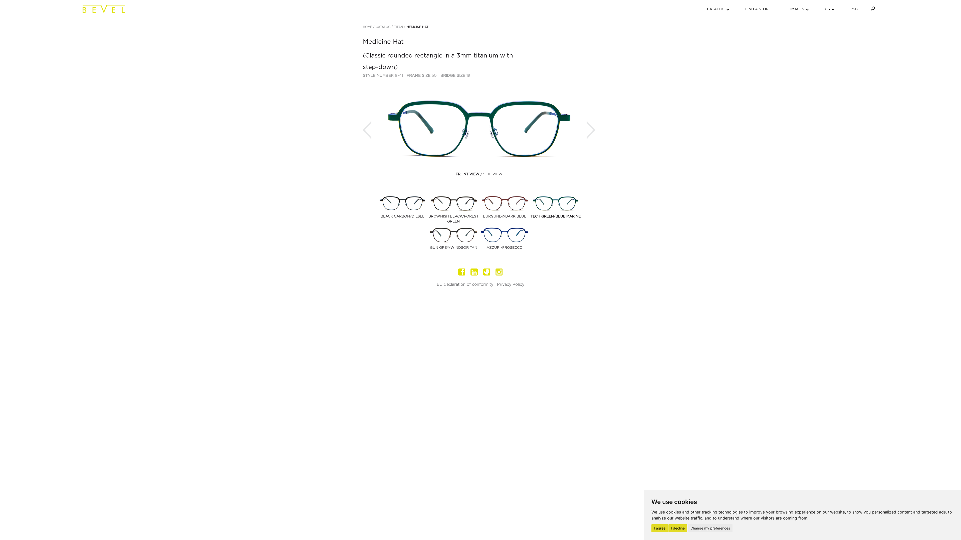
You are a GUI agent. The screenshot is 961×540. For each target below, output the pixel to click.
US (827, 9)
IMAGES (797, 9)
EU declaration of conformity (465, 284)
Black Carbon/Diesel (402, 216)
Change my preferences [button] (710, 528)
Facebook (461, 272)
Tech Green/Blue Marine (556, 216)
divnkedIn (474, 272)
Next (591, 130)
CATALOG (716, 9)
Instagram (499, 272)
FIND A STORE (758, 9)
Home (367, 27)
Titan (398, 27)
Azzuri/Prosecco (505, 248)
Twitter (487, 272)
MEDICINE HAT (417, 27)
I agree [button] (659, 528)
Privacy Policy (510, 284)
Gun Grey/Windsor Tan (453, 248)
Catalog (383, 27)
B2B (854, 9)
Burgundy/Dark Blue (504, 216)
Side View (493, 174)
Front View (467, 174)
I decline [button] (678, 528)
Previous (367, 130)
